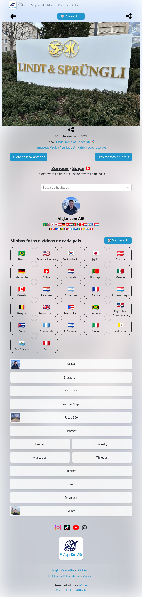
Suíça (78, 168)
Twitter (40, 444)
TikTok (71, 364)
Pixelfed (71, 471)
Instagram (71, 377)
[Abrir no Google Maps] (93, 142)
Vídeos (23, 4)
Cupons (63, 5)
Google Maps (71, 404)
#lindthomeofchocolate (89, 147)
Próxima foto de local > (113, 157)
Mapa (35, 5)
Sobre (76, 5)
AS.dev (83, 585)
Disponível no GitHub (71, 590)
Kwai (71, 484)
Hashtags (48, 5)
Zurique (60, 168)
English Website (63, 570)
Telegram (71, 497)
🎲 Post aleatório (118, 240)
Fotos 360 (71, 417)
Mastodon (40, 457)
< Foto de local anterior (28, 157)
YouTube (71, 391)
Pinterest (71, 431)
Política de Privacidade (63, 576)
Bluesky (102, 444)
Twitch (71, 511)
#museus (42, 147)
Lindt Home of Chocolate (73, 142)
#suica (54, 147)
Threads (102, 457)
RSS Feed (84, 570)
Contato (88, 576)
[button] (129, 16)
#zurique (66, 147)
